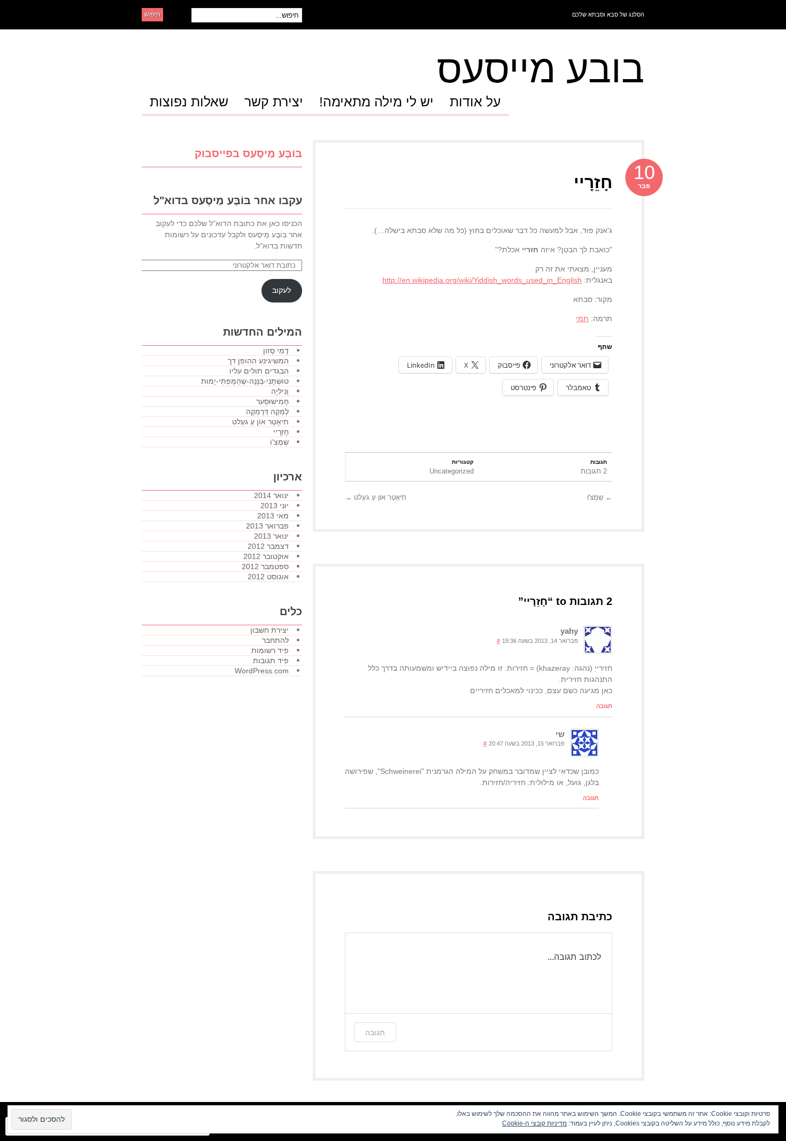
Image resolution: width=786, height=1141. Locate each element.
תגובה (604, 706)
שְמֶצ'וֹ (599, 497)
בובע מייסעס (540, 69)
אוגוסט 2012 (268, 576)
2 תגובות (594, 471)
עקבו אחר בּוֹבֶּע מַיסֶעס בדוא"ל (227, 200)
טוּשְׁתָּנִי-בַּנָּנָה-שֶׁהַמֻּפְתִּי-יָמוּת (245, 381)
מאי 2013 (273, 515)
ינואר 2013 (271, 536)
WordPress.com (262, 670)
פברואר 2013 (267, 526)
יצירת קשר (273, 102)
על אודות (475, 102)
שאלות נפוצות (189, 102)
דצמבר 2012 (268, 546)
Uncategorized (451, 471)
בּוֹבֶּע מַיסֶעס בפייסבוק (248, 153)
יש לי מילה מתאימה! (376, 102)
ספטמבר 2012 (265, 566)
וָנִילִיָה (280, 391)
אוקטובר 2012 (266, 556)
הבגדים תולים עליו (259, 371)
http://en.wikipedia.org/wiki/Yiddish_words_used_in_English (482, 280)
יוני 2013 (274, 505)
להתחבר (275, 640)
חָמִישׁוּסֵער (272, 401)
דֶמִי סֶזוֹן (276, 350)
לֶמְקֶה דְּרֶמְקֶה (267, 411)
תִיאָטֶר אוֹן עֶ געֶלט (375, 497)
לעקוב (281, 290)
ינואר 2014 (271, 495)
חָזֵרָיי (593, 182)
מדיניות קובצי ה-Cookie (534, 1123)
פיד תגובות (271, 660)
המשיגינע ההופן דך (258, 360)
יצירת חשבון (269, 630)
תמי (582, 318)
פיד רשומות (270, 650)
